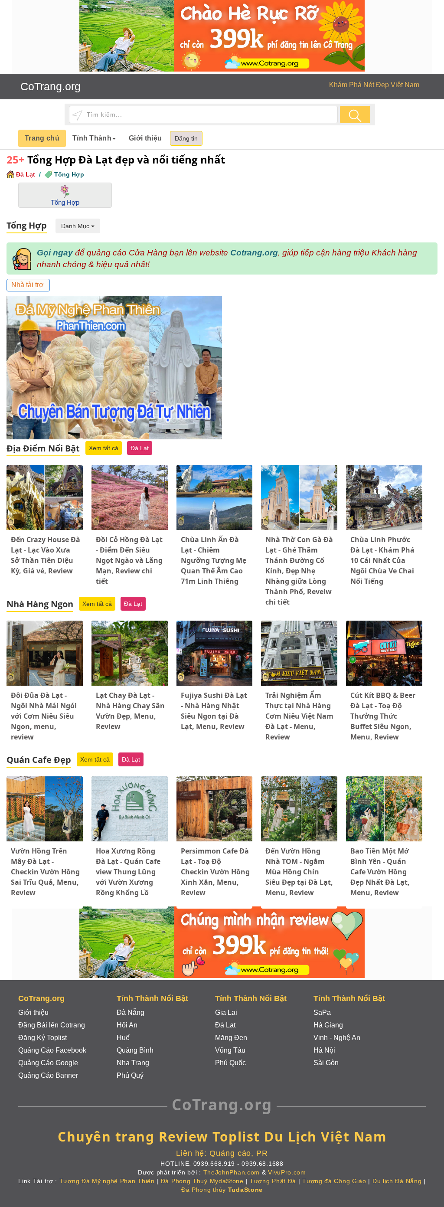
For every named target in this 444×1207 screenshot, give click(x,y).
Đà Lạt (25, 174)
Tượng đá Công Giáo (334, 1181)
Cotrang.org (254, 252)
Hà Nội (324, 1050)
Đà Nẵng (130, 1012)
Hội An (127, 1025)
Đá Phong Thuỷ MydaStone (202, 1181)
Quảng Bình (135, 1050)
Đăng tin (186, 138)
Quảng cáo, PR (238, 1153)
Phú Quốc (230, 1062)
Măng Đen (231, 1037)
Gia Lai (226, 1012)
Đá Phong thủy (222, 1189)
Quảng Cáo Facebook (52, 1050)
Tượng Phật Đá (273, 1181)
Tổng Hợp (69, 174)
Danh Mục (76, 225)
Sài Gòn (326, 1062)
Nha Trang (133, 1062)
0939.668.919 (214, 1163)
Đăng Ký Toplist (42, 1037)
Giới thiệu (145, 138)
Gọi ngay (55, 252)
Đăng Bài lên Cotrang (51, 1025)
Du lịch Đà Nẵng (397, 1181)
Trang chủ (42, 138)
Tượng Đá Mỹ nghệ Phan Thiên (107, 1181)
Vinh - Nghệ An (336, 1037)
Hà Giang (328, 1025)
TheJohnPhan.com (231, 1172)
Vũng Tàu (230, 1050)
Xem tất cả (103, 448)
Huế (123, 1037)
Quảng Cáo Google (48, 1062)
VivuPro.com (287, 1172)
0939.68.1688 (262, 1163)
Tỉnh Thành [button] (91, 138)
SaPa (322, 1012)
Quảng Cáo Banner (48, 1075)
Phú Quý (130, 1075)
